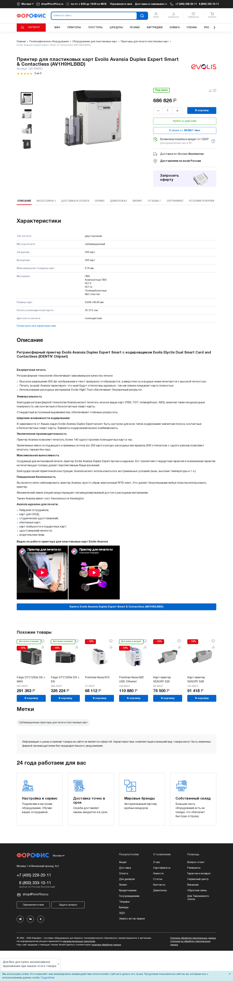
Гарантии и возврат (199, 873)
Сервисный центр (198, 879)
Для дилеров (127, 879)
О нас (156, 862)
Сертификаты (161, 868)
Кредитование (127, 890)
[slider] (25, 73)
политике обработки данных (106, 945)
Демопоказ (160, 890)
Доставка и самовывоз (150, 4)
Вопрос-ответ (196, 862)
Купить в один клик (184, 121)
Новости (158, 873)
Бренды (123, 907)
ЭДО (122, 913)
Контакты (159, 885)
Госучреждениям (129, 896)
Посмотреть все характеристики (36, 326)
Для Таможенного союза (198, 897)
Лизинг (123, 885)
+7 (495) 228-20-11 (186, 4)
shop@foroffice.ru (52, 4)
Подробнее (47, 978)
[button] (27, 98)
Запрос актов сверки (132, 919)
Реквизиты (193, 868)
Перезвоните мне (121, 4)
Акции (122, 862)
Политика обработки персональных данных (193, 938)
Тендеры (124, 902)
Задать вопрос (68, 905)
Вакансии (193, 885)
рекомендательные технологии (79, 941)
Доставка (125, 868)
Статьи (157, 879)
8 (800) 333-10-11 (209, 4)
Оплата (123, 873)
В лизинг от (184, 130)
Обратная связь (197, 890)
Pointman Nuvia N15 (97, 677)
